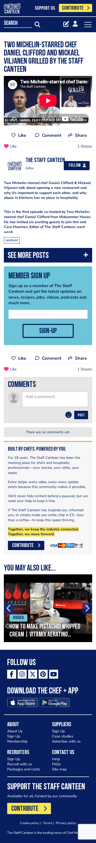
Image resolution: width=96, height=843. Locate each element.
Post (81, 415)
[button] (48, 256)
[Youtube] (53, 674)
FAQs (56, 764)
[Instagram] (22, 674)
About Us (15, 731)
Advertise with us (66, 741)
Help (56, 759)
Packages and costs (23, 769)
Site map (59, 769)
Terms (47, 823)
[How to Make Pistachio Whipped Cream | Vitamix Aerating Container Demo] (48, 608)
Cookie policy (29, 823)
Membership (17, 741)
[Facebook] (11, 674)
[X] (32, 674)
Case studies (62, 736)
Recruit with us (19, 764)
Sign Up (13, 736)
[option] (48, 608)
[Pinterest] (43, 674)
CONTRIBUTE (72, 8)
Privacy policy (66, 823)
